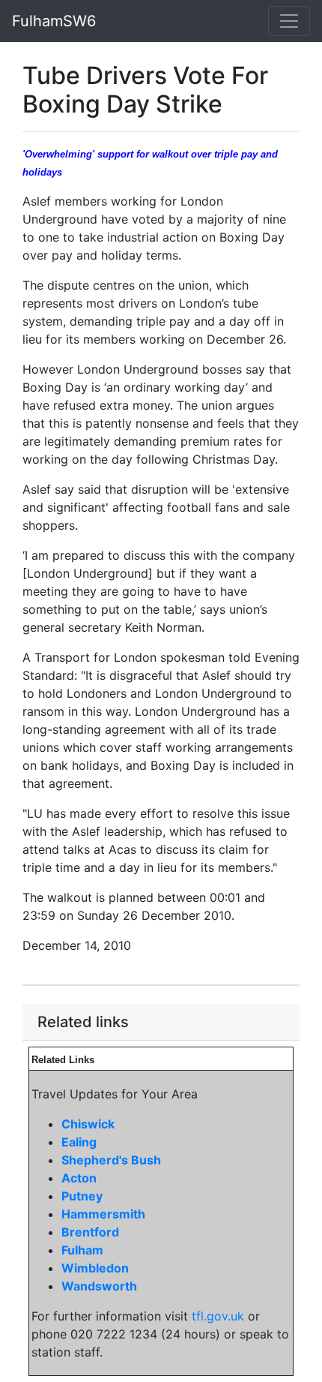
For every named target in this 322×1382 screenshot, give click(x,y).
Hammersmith (103, 1213)
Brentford (90, 1231)
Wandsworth (99, 1285)
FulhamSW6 (54, 21)
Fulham (82, 1249)
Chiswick (88, 1123)
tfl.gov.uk (218, 1315)
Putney (82, 1195)
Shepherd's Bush (111, 1159)
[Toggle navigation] (289, 21)
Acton (79, 1177)
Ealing (79, 1141)
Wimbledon (95, 1267)
